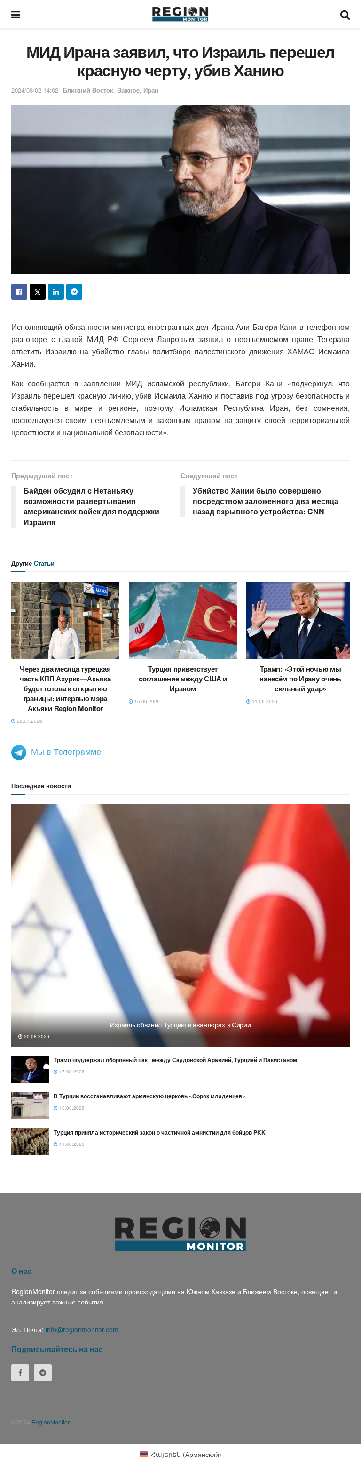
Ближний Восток (88, 90)
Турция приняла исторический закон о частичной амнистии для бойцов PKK (160, 1132)
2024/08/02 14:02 (34, 90)
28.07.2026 (29, 721)
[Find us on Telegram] (43, 1372)
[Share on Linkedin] (56, 292)
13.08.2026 (71, 1107)
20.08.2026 (36, 1036)
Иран (150, 90)
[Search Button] (345, 14)
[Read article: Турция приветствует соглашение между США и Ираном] (183, 620)
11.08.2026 (71, 1144)
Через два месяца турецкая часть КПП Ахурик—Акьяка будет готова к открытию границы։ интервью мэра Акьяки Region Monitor (65, 688)
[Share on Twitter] (38, 292)
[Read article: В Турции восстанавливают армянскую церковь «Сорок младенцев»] (30, 1105)
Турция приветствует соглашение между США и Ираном (183, 679)
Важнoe (128, 90)
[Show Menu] (15, 14)
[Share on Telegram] (74, 292)
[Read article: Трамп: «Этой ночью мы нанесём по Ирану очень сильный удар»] (300, 620)
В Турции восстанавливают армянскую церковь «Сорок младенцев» (149, 1096)
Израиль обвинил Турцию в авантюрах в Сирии (180, 1024)
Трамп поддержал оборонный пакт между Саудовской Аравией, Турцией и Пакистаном (175, 1060)
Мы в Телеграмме (66, 751)
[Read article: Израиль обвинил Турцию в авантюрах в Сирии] (180, 925)
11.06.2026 (264, 701)
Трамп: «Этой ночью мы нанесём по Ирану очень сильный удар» (300, 679)
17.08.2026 (71, 1071)
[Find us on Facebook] (20, 1372)
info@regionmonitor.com (82, 1329)
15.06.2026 (146, 701)
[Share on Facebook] (19, 292)
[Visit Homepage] (180, 14)
